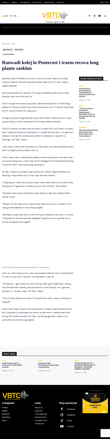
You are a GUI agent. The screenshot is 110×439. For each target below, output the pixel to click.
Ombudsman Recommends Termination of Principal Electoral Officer (87, 93)
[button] (105, 16)
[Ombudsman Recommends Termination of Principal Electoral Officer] (103, 89)
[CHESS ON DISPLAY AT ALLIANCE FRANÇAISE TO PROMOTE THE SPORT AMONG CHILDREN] (103, 364)
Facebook (71, 409)
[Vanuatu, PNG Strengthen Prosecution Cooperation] (67, 364)
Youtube (70, 426)
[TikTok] (62, 421)
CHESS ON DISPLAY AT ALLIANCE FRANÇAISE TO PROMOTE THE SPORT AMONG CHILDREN (84, 366)
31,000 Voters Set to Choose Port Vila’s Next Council (12, 365)
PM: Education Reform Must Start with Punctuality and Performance (88, 133)
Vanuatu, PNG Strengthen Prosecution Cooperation (48, 365)
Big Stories (7, 50)
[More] (46, 332)
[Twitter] (27, 332)
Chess (76, 360)
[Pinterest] (33, 332)
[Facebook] (89, 16)
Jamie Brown (9, 54)
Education (19, 50)
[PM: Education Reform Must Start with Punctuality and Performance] (103, 130)
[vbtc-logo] (40, 395)
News (81, 86)
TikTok (69, 421)
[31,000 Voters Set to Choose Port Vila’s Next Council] (30, 364)
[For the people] (55, 14)
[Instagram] (94, 16)
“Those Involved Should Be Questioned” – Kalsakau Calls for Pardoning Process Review (87, 113)
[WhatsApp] (40, 332)
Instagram (71, 415)
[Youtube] (99, 16)
